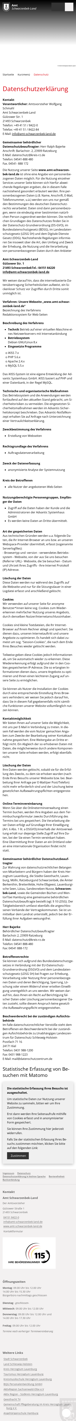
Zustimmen (18, 1156)
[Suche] (60, 7)
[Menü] (69, 7)
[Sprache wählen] (53, 7)
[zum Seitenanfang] (66, 1413)
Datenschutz (41, 74)
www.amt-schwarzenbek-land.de (22, 1226)
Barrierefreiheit (57, 1176)
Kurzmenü (24, 74)
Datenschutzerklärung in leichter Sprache (24, 1176)
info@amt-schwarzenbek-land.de (34, 134)
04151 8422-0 (11, 1217)
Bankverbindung (11, 1179)
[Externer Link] (29, 1253)
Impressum (8, 1173)
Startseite (8, 74)
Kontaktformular (13, 1231)
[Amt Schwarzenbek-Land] (38, 1215)
